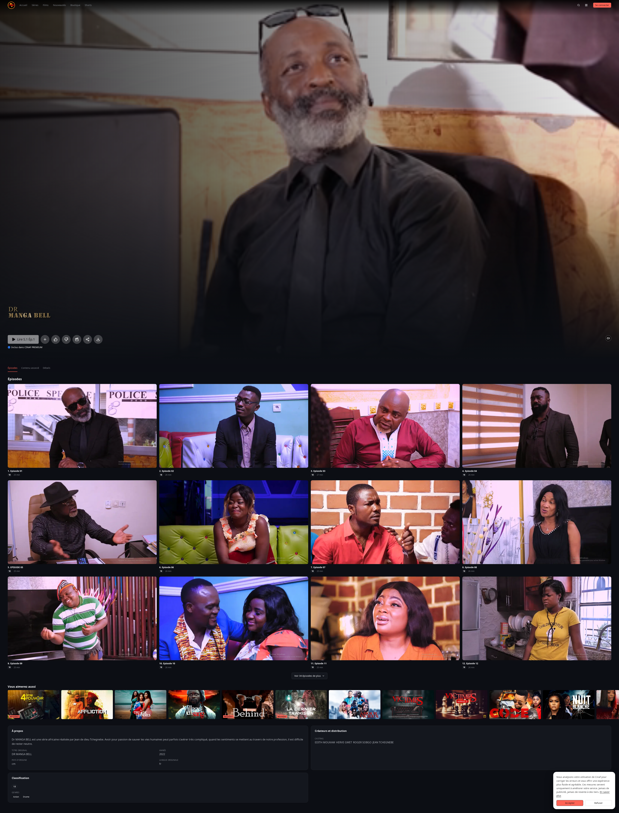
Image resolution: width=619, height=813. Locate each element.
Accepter (570, 802)
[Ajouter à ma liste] (45, 339)
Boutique (75, 5)
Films (46, 5)
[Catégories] (586, 5)
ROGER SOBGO (362, 742)
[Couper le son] (608, 338)
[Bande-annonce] (77, 339)
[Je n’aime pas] (66, 339)
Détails (46, 367)
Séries (35, 5)
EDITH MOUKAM (325, 742)
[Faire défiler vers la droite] (616, 705)
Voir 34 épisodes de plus (307, 675)
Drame (26, 796)
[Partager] (87, 339)
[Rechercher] (578, 5)
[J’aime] (55, 339)
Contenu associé (30, 367)
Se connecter (602, 5)
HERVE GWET (344, 742)
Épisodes (12, 367)
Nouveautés (59, 5)
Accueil (23, 5)
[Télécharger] (98, 339)
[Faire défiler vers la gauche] (3, 705)
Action (16, 796)
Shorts (88, 5)
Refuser (598, 802)
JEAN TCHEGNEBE (383, 742)
